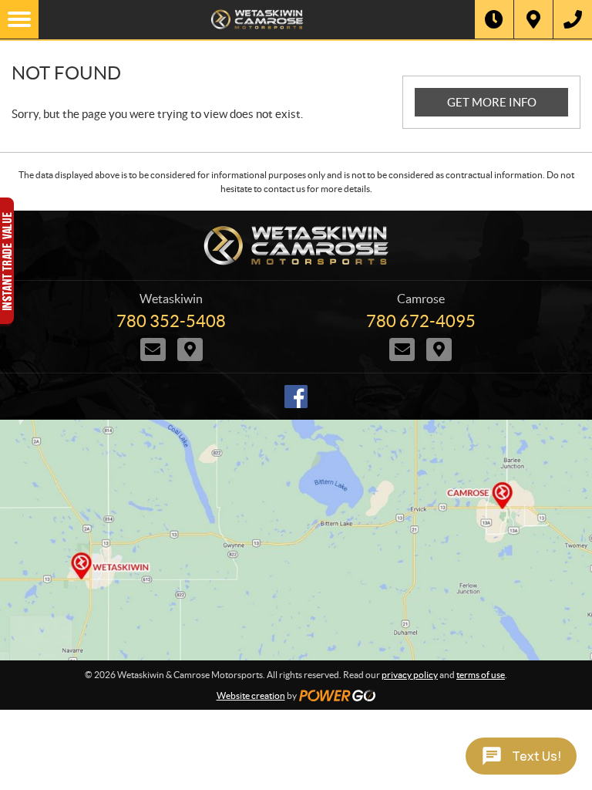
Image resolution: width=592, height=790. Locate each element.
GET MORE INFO (491, 102)
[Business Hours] (494, 19)
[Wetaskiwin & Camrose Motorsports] (257, 19)
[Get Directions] (533, 19)
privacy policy (410, 675)
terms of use (480, 675)
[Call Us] (572, 19)
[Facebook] (296, 396)
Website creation (251, 695)
